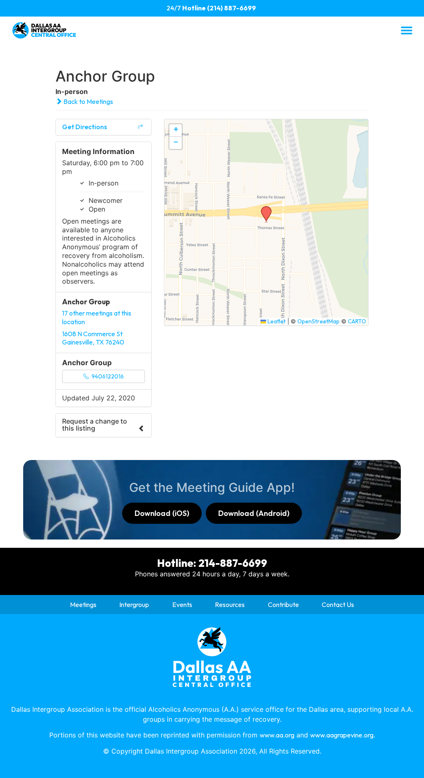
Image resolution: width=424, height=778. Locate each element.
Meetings (83, 604)
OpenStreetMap (318, 321)
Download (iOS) (162, 513)
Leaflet (276, 321)
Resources (230, 604)
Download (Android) (253, 513)
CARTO (357, 321)
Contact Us (338, 604)
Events (182, 604)
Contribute (283, 604)
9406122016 (107, 376)
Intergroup (134, 604)
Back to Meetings (87, 101)
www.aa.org (277, 735)
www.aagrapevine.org (341, 735)
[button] (406, 30)
